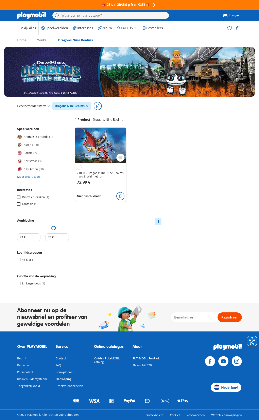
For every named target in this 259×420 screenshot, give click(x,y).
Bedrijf (21, 358)
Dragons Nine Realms (70, 106)
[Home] (31, 15)
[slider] (53, 228)
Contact (61, 358)
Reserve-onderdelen (69, 386)
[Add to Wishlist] (120, 158)
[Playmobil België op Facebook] (210, 361)
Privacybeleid (154, 415)
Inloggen (235, 15)
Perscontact (25, 372)
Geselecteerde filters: (31, 106)
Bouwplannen (65, 372)
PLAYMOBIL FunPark (146, 358)
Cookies (175, 415)
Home (22, 40)
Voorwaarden (196, 415)
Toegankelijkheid (28, 386)
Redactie (23, 365)
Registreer (229, 317)
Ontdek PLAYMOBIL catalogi (107, 360)
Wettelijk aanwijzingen (226, 415)
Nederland (229, 387)
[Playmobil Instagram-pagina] (237, 361)
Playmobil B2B (142, 365)
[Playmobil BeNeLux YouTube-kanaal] (223, 361)
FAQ (58, 365)
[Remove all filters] (98, 106)
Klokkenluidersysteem (32, 379)
